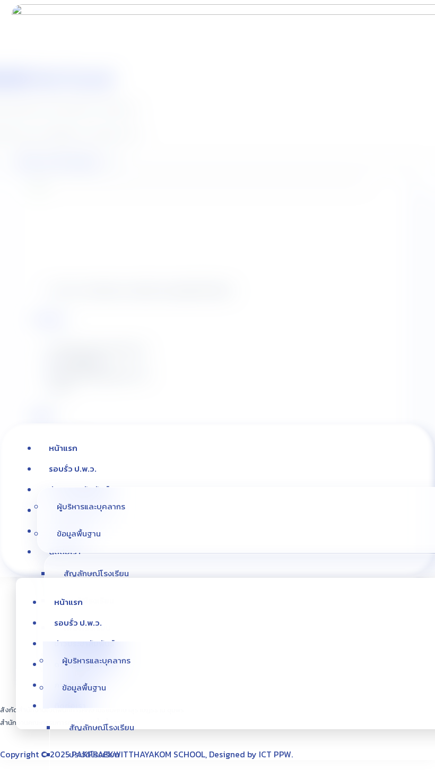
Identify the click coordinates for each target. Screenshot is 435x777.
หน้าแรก (63, 448)
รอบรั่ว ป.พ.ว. (73, 469)
